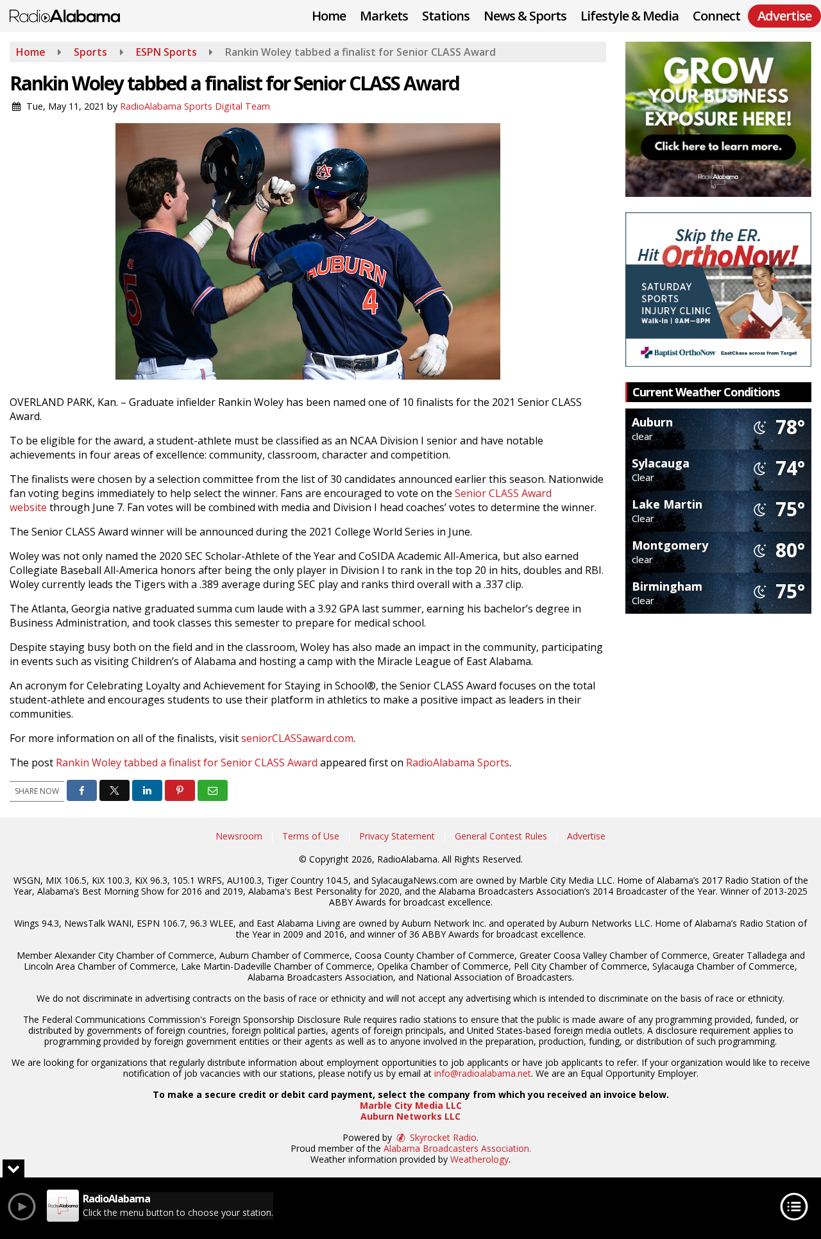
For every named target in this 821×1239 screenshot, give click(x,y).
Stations (446, 15)
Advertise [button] (784, 15)
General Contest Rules (501, 836)
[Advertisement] (718, 119)
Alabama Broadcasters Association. (457, 1148)
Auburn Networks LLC (410, 1116)
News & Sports (525, 15)
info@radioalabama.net (482, 1073)
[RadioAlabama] (74, 15)
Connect (716, 15)
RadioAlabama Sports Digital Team (195, 106)
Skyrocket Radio (442, 1137)
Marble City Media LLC (411, 1105)
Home (329, 15)
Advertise (586, 836)
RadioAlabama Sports (457, 762)
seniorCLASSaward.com (297, 738)
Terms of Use (310, 836)
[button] (82, 790)
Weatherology (479, 1159)
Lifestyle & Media (629, 15)
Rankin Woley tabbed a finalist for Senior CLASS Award (186, 762)
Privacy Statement (397, 836)
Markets (384, 15)
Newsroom (239, 836)
